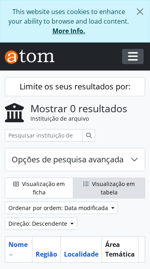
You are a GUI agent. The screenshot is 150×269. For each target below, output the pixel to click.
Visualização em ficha (42, 188)
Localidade (81, 254)
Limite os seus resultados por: (75, 86)
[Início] (33, 57)
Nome (18, 244)
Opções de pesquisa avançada (68, 159)
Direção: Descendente (38, 223)
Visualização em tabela (112, 188)
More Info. (68, 30)
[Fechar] (140, 11)
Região (46, 254)
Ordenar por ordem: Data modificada (59, 208)
